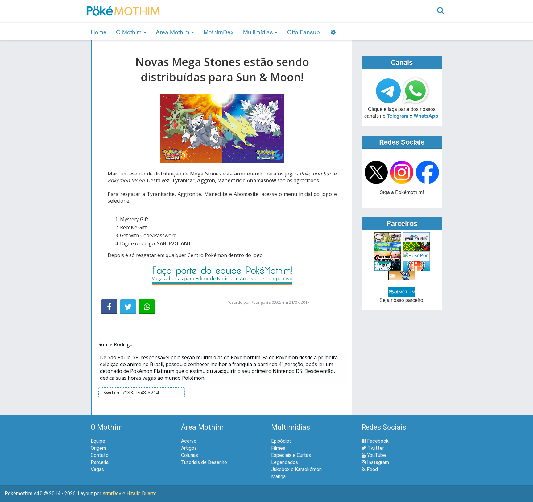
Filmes (278, 448)
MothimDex (219, 31)
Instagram (377, 462)
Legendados (284, 462)
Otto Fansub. (304, 31)
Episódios (281, 441)
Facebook (377, 441)
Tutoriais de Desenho (204, 462)
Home (99, 31)
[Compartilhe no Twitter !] (128, 306)
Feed (372, 469)
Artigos (189, 448)
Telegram (397, 115)
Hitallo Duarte (141, 493)
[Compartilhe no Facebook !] (109, 306)
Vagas (97, 469)
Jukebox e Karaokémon (296, 469)
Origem (98, 448)
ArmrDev (111, 493)
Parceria (100, 462)
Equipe (98, 441)
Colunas (189, 455)
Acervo (188, 441)
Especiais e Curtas (291, 455)
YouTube (376, 455)
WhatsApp (426, 115)
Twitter (375, 448)
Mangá (278, 476)
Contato (100, 455)
